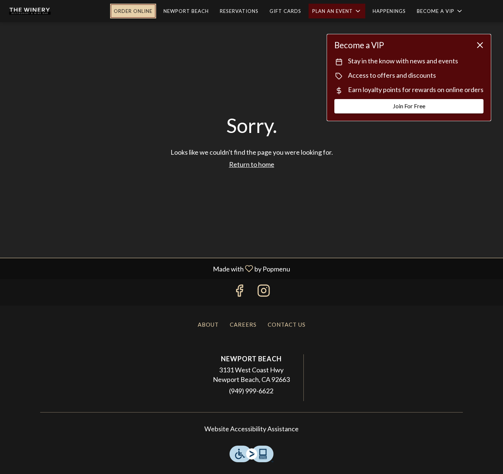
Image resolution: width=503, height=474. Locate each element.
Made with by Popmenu (148, 268)
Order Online (133, 11)
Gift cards (285, 11)
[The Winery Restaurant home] (50, 11)
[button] (337, 11)
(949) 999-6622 (251, 391)
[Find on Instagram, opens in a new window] (263, 292)
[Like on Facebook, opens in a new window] (239, 292)
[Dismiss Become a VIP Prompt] (480, 45)
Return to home (251, 164)
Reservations (239, 11)
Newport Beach (186, 11)
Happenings (389, 11)
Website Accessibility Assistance (251, 429)
